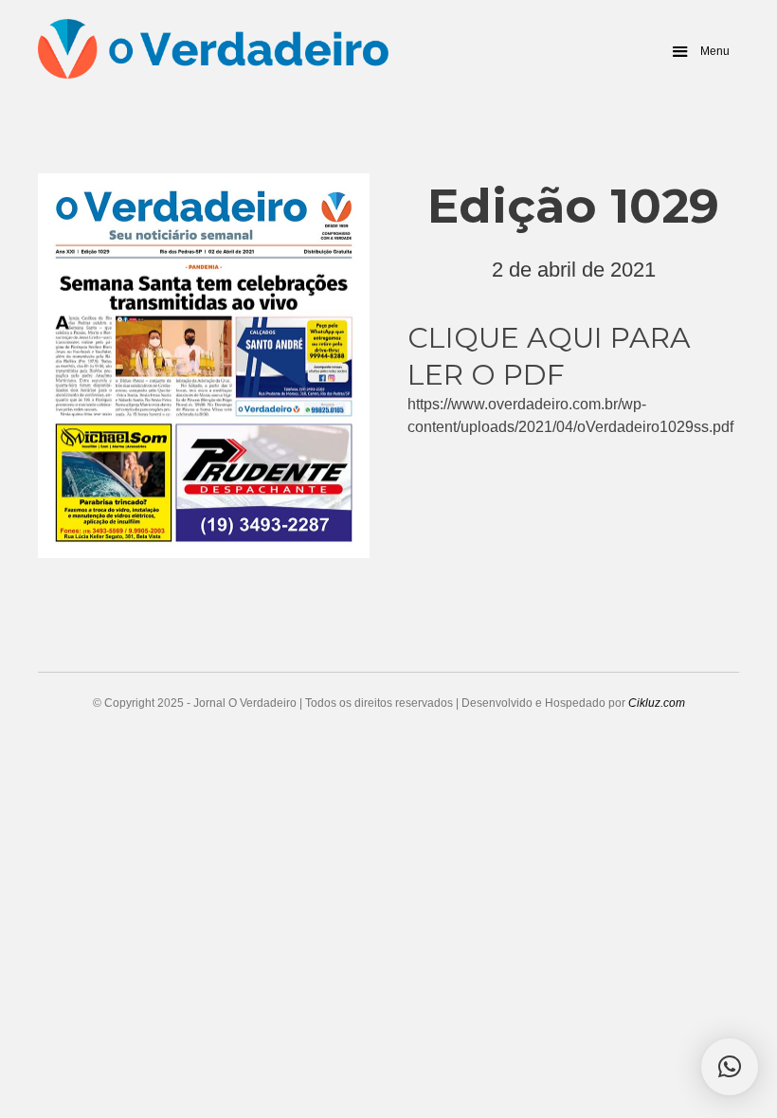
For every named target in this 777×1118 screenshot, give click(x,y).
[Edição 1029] (204, 362)
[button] (699, 51)
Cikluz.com (656, 703)
